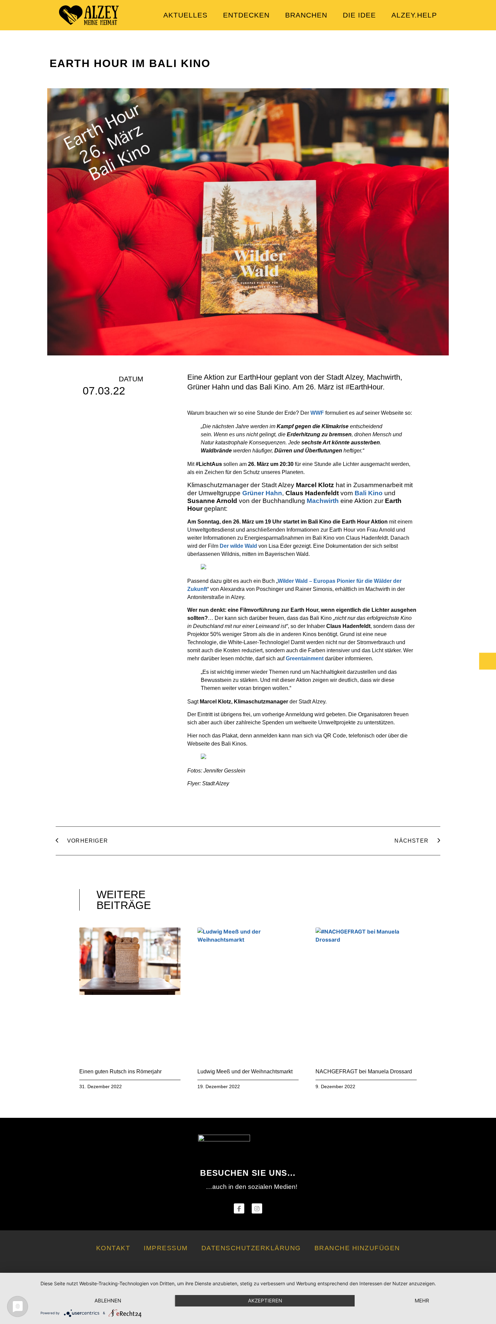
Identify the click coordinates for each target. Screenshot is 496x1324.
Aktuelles (185, 15)
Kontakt (113, 1248)
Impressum (166, 1248)
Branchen (306, 15)
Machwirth (323, 500)
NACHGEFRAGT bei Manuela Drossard (363, 1071)
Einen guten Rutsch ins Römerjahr (120, 1071)
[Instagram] (257, 1208)
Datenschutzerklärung (251, 1248)
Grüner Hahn (262, 493)
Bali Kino (369, 493)
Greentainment (305, 658)
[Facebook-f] (239, 1208)
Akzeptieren (265, 1300)
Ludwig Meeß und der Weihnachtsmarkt (245, 1071)
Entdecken (246, 15)
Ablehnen (107, 1300)
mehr (422, 1300)
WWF (317, 413)
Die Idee (359, 15)
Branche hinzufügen (357, 1248)
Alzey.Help (414, 15)
